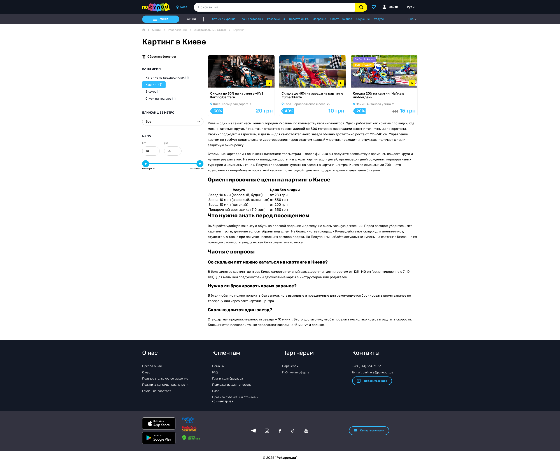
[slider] (145, 163)
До (166, 143)
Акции (191, 19)
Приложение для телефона (232, 385)
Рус (409, 7)
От (144, 143)
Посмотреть (223, 82)
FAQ (215, 372)
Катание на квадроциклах (167, 77)
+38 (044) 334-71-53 (366, 366)
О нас (146, 372)
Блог (215, 391)
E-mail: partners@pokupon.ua (372, 372)
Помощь (218, 366)
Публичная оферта (295, 372)
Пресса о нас (152, 366)
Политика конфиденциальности (165, 385)
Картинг (153, 84)
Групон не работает (156, 391)
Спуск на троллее (160, 98)
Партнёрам (290, 366)
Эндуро (153, 91)
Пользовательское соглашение (165, 378)
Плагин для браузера (227, 378)
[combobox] (274, 7)
